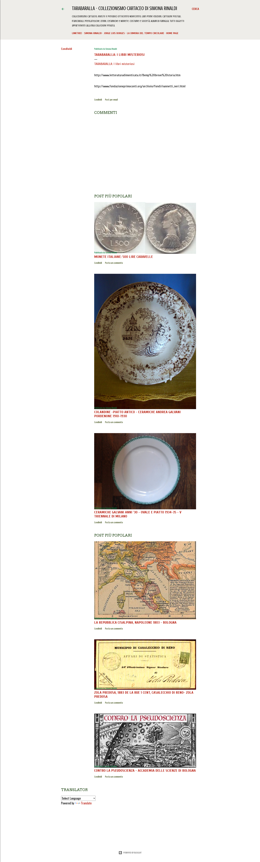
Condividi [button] (66, 49)
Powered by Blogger (132, 852)
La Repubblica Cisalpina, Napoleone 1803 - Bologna (135, 622)
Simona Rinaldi (93, 33)
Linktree (77, 33)
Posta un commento (114, 263)
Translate (86, 803)
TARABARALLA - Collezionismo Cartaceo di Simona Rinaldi (124, 8)
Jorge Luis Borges (114, 33)
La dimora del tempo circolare (145, 33)
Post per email (111, 100)
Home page (172, 33)
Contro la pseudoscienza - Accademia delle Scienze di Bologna (145, 771)
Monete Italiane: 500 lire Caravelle (123, 257)
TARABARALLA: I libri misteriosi (119, 55)
